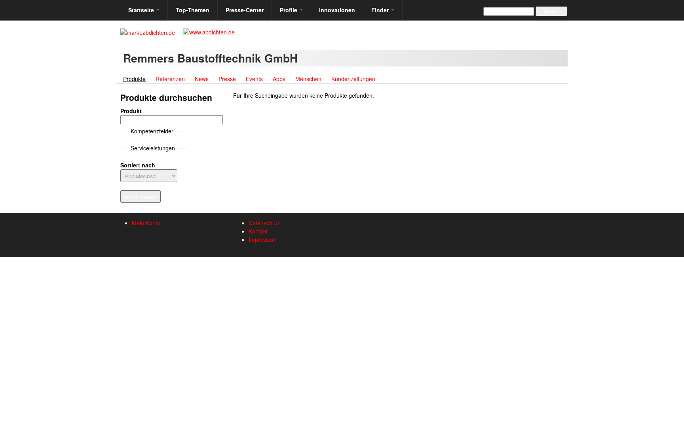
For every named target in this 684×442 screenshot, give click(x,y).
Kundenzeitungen (353, 79)
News (202, 79)
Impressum (263, 239)
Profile (289, 10)
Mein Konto (146, 223)
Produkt (131, 111)
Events (254, 79)
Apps (279, 79)
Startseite (142, 10)
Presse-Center (245, 10)
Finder (380, 10)
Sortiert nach (137, 165)
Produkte (136, 79)
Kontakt (258, 231)
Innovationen (337, 10)
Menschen (308, 79)
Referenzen (170, 79)
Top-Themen (192, 10)
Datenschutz (264, 223)
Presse (227, 79)
